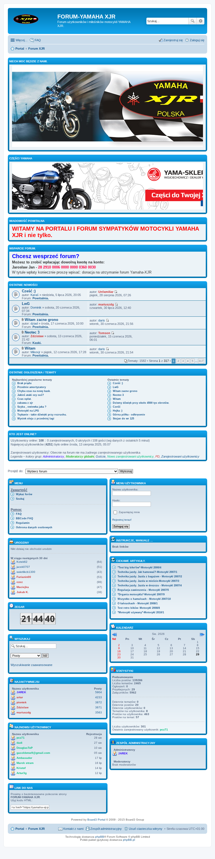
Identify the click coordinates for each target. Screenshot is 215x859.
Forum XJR (36, 828)
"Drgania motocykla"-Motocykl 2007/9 (141, 594)
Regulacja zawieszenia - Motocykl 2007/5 (143, 590)
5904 (98, 692)
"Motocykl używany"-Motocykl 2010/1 (141, 612)
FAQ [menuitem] (38, 40)
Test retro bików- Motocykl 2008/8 (139, 608)
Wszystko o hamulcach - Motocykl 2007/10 (144, 599)
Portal (19, 48)
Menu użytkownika (130, 483)
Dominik (36, 307)
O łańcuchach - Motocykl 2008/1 (138, 603)
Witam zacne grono (41, 320)
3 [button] (183, 360)
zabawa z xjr (25, 402)
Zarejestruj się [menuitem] (173, 40)
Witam (30, 348)
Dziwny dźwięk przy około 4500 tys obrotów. (141, 402)
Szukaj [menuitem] (20, 498)
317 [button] (201, 360)
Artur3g (22, 773)
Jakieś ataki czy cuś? (30, 395)
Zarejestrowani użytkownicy (180, 456)
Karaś (35, 295)
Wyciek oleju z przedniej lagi (35, 418)
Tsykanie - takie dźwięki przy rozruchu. (42, 414)
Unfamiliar (105, 291)
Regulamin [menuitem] (23, 523)
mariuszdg (106, 304)
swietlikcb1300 (26, 571)
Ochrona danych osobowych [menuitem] (34, 527)
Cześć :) (29, 291)
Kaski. (36, 342)
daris (101, 320)
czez (20, 582)
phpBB (99, 836)
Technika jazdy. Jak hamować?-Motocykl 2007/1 (147, 572)
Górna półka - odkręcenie (129, 414)
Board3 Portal (96, 819)
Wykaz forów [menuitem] (24, 494)
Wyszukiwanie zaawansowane (200, 21)
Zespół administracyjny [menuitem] (106, 828)
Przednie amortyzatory (31, 387)
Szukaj (192, 21)
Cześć (116, 406)
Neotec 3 (32, 332)
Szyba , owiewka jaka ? (31, 406)
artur (20, 697)
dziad (34, 323)
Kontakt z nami (73, 828)
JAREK (21, 692)
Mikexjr (35, 352)
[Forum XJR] (33, 18)
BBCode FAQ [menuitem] (24, 518)
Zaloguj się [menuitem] (197, 40)
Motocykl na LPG (28, 410)
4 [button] (188, 360)
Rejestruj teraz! (122, 519)
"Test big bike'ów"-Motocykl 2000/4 (139, 567)
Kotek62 (22, 561)
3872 (98, 702)
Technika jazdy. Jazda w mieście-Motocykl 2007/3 (148, 581)
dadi (19, 742)
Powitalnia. (40, 298)
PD (157, 456)
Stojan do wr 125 (123, 418)
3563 (98, 712)
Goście (101, 456)
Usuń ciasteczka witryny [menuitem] (145, 828)
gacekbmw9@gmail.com (33, 752)
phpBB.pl (129, 839)
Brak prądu (24, 383)
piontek (22, 702)
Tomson (104, 333)
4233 (98, 697)
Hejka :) (117, 410)
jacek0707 (23, 566)
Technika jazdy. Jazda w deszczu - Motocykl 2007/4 (150, 585)
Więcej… (22, 40)
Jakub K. (23, 592)
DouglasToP (25, 747)
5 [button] (192, 360)
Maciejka (23, 587)
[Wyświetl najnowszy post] (115, 291)
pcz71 (21, 737)
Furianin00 (24, 576)
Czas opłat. (24, 399)
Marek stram (25, 762)
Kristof (21, 768)
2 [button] (178, 360)
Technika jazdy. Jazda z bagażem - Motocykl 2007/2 (150, 576)
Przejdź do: (15, 471)
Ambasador (24, 757)
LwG (26, 304)
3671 (98, 707)
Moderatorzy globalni (80, 456)
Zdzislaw (37, 336)
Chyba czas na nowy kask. (34, 391)
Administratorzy (53, 456)
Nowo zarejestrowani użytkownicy (130, 456)
